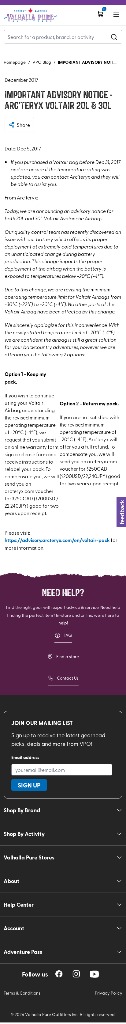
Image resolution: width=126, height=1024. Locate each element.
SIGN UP (29, 785)
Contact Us (68, 678)
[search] (114, 36)
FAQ (68, 635)
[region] (59, 974)
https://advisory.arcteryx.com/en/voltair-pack (57, 540)
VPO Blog (41, 62)
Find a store (67, 656)
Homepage (15, 62)
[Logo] (30, 15)
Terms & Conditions (22, 993)
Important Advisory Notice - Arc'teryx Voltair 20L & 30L (88, 62)
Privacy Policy (108, 993)
